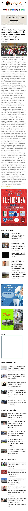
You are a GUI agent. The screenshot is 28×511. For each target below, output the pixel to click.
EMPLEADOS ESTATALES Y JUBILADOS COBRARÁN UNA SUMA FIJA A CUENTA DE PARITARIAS (17, 481)
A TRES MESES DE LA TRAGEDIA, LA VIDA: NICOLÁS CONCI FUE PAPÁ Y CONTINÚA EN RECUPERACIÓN (16, 433)
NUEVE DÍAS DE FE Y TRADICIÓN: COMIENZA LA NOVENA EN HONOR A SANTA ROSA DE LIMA (17, 236)
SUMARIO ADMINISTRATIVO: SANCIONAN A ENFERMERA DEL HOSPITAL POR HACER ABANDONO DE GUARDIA (17, 442)
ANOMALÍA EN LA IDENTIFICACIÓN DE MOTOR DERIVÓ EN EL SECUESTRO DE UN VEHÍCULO (17, 402)
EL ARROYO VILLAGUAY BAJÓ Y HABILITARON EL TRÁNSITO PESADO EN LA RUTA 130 (18, 274)
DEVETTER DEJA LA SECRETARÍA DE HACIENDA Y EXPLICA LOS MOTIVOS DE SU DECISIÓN (16, 376)
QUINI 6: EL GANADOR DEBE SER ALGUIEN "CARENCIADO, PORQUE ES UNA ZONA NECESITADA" (17, 472)
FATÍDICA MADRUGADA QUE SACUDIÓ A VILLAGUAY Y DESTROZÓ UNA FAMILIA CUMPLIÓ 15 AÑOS (17, 415)
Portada (4, 27)
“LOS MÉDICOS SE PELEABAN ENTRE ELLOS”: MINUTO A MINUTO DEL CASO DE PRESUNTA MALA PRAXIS (16, 368)
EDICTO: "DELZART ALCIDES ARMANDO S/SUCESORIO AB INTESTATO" (18, 255)
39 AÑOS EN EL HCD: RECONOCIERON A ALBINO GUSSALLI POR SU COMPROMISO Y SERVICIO (17, 384)
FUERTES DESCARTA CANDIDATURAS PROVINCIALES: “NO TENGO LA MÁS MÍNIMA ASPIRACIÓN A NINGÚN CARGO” (17, 393)
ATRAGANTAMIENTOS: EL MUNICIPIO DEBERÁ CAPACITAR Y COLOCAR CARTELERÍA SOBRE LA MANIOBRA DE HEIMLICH (17, 265)
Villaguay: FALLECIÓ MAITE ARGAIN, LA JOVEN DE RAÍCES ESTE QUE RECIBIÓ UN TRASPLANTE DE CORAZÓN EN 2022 (16, 424)
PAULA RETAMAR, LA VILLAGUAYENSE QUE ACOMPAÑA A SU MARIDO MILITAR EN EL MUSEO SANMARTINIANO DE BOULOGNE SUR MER (17, 502)
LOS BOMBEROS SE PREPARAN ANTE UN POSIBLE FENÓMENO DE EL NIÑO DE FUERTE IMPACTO (17, 451)
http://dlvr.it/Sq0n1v (6, 186)
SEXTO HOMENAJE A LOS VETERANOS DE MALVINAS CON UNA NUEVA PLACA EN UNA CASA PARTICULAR (18, 246)
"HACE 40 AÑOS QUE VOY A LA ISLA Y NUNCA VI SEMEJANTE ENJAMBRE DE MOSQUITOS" (17, 464)
